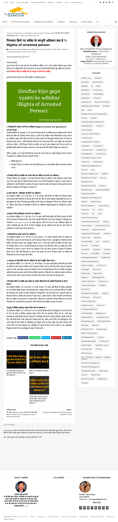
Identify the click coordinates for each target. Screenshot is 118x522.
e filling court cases (88, 178)
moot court (101, 265)
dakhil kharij (97, 162)
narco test (98, 273)
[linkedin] (106, 2)
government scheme (89, 217)
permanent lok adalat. (90, 293)
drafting (105, 174)
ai (92, 86)
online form (103, 281)
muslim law (85, 273)
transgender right (88, 371)
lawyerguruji (20, 516)
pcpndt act (85, 289)
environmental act (88, 194)
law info (106, 241)
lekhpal (107, 249)
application (85, 98)
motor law (97, 269)
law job (84, 245)
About (12, 2)
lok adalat (95, 253)
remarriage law (87, 321)
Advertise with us (76, 2)
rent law (84, 325)
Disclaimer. (83, 517)
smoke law (103, 341)
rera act (95, 325)
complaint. (85, 146)
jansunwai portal (98, 229)
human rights (31, 52)
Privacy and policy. (22, 2)
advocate (85, 82)
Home (6, 2)
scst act (101, 337)
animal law (85, 94)
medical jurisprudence (89, 261)
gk (93, 213)
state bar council (101, 345)
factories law (104, 205)
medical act (105, 257)
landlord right (86, 241)
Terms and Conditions (38, 2)
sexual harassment (88, 341)
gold (99, 213)
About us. (41, 517)
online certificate (88, 281)
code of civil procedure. (90, 134)
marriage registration (89, 257)
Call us (66, 2)
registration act (103, 317)
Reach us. (111, 517)
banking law (86, 102)
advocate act (98, 82)
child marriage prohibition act (92, 122)
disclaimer (51, 2)
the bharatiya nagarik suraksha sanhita (95, 358)
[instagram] (109, 2)
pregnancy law (87, 305)
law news (95, 245)
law (97, 241)
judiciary (107, 233)
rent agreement (103, 321)
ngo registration (98, 277)
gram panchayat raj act (90, 221)
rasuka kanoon (87, 317)
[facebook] (112, 2)
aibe (98, 86)
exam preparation (88, 205)
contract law (101, 150)
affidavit (84, 86)
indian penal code (102, 225)
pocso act (97, 297)
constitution (64, 49)
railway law (100, 313)
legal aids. (85, 249)
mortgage (85, 269)
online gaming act (88, 285)
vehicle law (95, 375)
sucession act (86, 349)
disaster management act (91, 166)
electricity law (86, 190)
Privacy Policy (53, 517)
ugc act (84, 375)
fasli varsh (85, 210)
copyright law (86, 154)
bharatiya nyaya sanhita (43, 22)
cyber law (85, 162)
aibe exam (85, 90)
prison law (101, 305)
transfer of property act (90, 367)
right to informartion (89, 333)
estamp (84, 201)
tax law (99, 349)
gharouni (84, 213)
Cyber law (73, 22)
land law (97, 237)
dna (92, 170)
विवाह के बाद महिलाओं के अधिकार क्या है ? (38, 372)
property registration (89, 309)
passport (102, 285)
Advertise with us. (97, 517)
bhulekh (106, 106)
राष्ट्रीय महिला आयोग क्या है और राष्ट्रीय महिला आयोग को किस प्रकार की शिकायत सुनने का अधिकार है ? (38, 400)
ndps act (84, 277)
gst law (106, 221)
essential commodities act (91, 198)
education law (86, 182)
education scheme (88, 186)
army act (97, 98)
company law (86, 138)
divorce (84, 170)
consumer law (87, 150)
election (103, 186)
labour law (85, 237)
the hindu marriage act (90, 363)
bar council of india (102, 102)
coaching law (86, 130)
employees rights (102, 190)
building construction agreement (94, 114)
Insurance (61, 22)
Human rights (86, 22)
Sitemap (59, 2)
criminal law (100, 154)
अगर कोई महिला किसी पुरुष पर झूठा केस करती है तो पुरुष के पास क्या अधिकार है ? (16, 373)
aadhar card (86, 78)
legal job (96, 249)
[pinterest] (103, 2)
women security (87, 379)
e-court (103, 178)
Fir (98, 22)
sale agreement (87, 337)
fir (94, 210)
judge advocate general (90, 233)
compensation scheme (90, 142)
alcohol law (97, 90)
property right (86, 313)
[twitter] (100, 2)
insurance (84, 229)
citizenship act (86, 126)
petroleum (85, 297)
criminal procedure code (16, 52)
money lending (87, 265)
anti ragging (98, 94)
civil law (99, 126)
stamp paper (86, 345)
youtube (84, 383)
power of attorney (88, 301)
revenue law (102, 329)
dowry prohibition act (89, 174)
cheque (94, 118)
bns (82, 110)
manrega (106, 253)
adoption (98, 78)
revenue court (87, 329)
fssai (100, 210)
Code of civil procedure (20, 22)
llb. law (84, 253)
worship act (102, 379)
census (84, 118)
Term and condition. (69, 517)
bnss (89, 110)
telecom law (86, 353)
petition (105, 293)
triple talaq (103, 371)
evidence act (96, 201)
